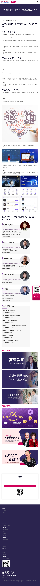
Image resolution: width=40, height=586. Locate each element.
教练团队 (4, 552)
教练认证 (14, 20)
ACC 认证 (4, 510)
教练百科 (10, 20)
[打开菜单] (38, 2)
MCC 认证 (4, 514)
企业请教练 (4, 531)
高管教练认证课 (5, 529)
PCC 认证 (4, 512)
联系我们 (13, 1)
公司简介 (4, 550)
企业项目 (4, 541)
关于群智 (4, 548)
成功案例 (4, 525)
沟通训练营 (4, 523)
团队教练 (4, 537)
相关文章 (8, 525)
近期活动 (4, 554)
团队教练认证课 (5, 539)
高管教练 (4, 527)
